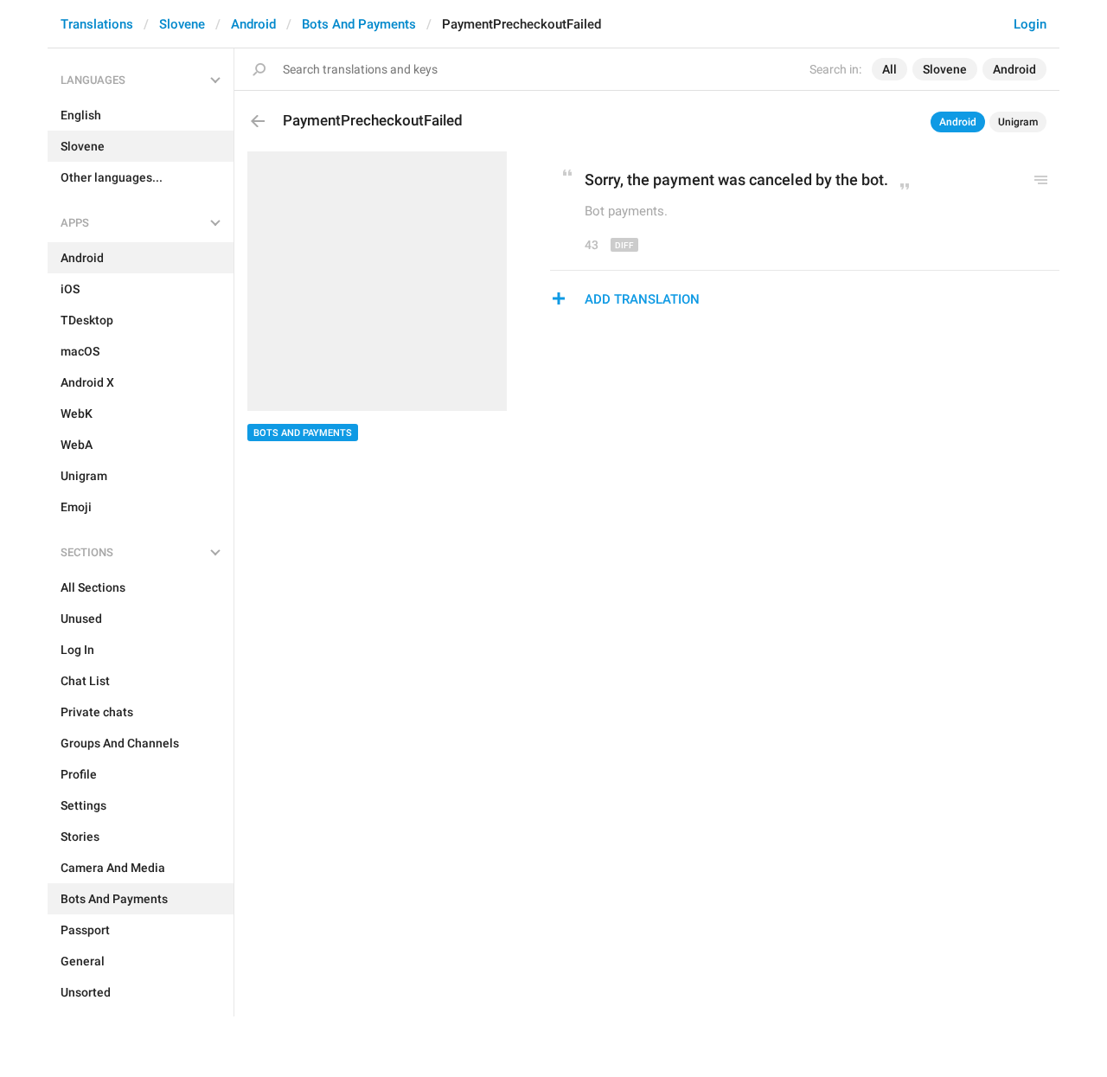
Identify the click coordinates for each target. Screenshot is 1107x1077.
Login (1030, 24)
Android (253, 24)
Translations (97, 24)
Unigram (1018, 122)
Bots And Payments (359, 24)
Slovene (182, 24)
